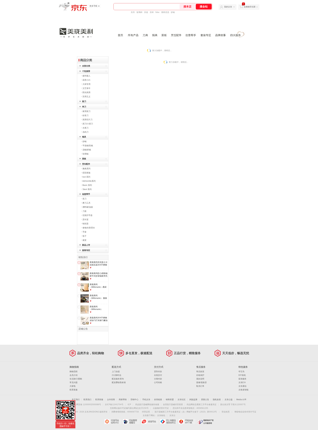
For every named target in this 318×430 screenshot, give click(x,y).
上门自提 (116, 371)
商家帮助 (123, 399)
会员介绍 (74, 375)
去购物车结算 (250, 7)
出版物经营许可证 (161, 408)
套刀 (84, 101)
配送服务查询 (118, 379)
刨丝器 (85, 223)
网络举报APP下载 (186, 421)
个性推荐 (86, 71)
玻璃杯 (139, 12)
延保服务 (242, 379)
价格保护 (200, 375)
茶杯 (152, 12)
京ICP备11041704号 (114, 404)
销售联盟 (170, 399)
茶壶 (146, 12)
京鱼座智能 (243, 390)
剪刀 (84, 199)
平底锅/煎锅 (87, 145)
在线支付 (158, 375)
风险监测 (193, 399)
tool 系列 (86, 177)
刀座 (84, 211)
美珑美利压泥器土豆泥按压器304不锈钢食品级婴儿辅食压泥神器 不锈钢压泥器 (98, 266)
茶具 (133, 12)
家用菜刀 (86, 111)
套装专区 (86, 250)
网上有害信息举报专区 (168, 421)
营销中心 (134, 399)
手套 (84, 232)
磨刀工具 (86, 203)
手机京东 (146, 399)
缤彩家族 (86, 173)
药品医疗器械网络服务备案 (147, 404)
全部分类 (86, 66)
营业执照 (226, 412)
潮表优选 (165, 12)
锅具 (84, 137)
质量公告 (205, 399)
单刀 (84, 107)
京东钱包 (161, 415)
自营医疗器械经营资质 (173, 404)
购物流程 (74, 371)
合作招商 (111, 399)
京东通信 (242, 386)
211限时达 (116, 375)
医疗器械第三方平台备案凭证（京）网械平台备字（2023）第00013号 (186, 412)
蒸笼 (84, 240)
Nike (157, 12)
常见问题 (74, 382)
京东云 (172, 415)
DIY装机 (242, 375)
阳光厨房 (86, 92)
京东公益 (229, 399)
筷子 (84, 236)
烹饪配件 (86, 164)
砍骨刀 (85, 115)
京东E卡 (242, 382)
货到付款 (158, 371)
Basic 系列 (87, 185)
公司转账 (158, 382)
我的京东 (228, 7)
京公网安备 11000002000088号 (86, 404)
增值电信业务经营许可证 (245, 412)
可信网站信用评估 (112, 421)
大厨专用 (86, 84)
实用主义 (86, 96)
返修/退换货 (201, 382)
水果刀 (85, 128)
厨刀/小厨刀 (87, 124)
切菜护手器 (87, 215)
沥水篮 (85, 219)
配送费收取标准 (119, 382)
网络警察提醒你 (131, 421)
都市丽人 (86, 76)
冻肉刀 (85, 132)
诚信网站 (149, 421)
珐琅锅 (85, 154)
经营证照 (146, 412)
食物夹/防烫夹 (88, 228)
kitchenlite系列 (89, 181)
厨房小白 (86, 80)
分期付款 (158, 379)
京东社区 (182, 399)
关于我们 (76, 399)
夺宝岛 (241, 371)
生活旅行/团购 (76, 379)
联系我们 (87, 399)
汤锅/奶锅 (86, 150)
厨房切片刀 (87, 119)
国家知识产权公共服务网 (205, 421)
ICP (129, 404)
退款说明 (200, 379)
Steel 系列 (87, 189)
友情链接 (158, 399)
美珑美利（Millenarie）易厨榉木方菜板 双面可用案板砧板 (98, 288)
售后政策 (200, 371)
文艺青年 (86, 88)
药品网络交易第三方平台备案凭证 (201, 404)
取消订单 (200, 386)
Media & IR (241, 399)
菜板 (84, 159)
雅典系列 (86, 168)
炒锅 (173, 12)
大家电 (73, 386)
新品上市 (86, 245)
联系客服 (74, 390)
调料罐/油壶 (87, 207)
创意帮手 (86, 194)
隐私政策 (217, 399)
